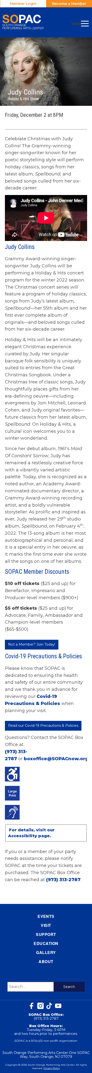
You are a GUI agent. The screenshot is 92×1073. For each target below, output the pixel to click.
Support (46, 934)
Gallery (46, 952)
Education (46, 943)
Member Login (23, 3)
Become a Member (69, 3)
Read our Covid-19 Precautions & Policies (43, 725)
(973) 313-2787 (63, 879)
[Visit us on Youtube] (58, 1006)
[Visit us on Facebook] (31, 1006)
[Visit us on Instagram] (40, 1006)
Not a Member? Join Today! (31, 644)
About (46, 961)
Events (46, 916)
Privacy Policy (51, 1068)
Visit (46, 925)
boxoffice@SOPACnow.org (56, 758)
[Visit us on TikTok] (49, 1006)
